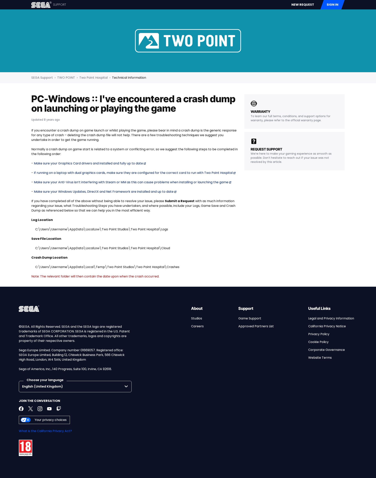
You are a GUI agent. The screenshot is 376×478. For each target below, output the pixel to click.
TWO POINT (66, 77)
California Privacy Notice (327, 326)
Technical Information (129, 77)
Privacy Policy (318, 334)
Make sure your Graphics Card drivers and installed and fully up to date (88, 163)
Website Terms (320, 357)
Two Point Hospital (93, 77)
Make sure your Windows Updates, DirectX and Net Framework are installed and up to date (104, 191)
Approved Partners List (256, 326)
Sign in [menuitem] (332, 4)
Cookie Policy (318, 342)
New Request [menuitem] (302, 4)
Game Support (249, 318)
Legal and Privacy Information (331, 318)
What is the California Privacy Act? (45, 431)
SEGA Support (42, 77)
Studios (196, 318)
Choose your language (45, 380)
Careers (197, 326)
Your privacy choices (51, 420)
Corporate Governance (326, 350)
